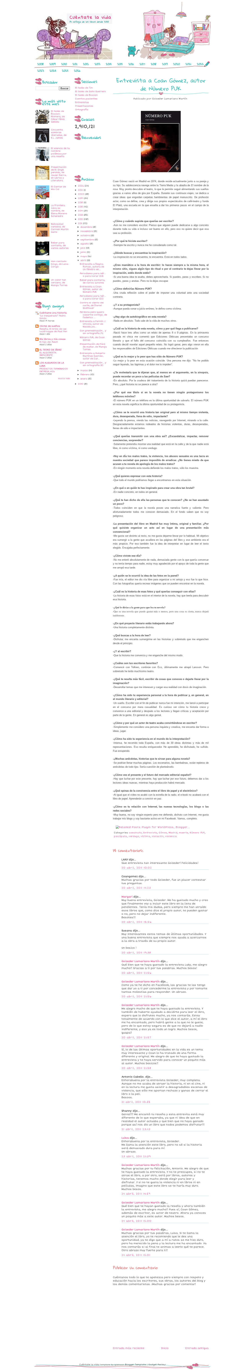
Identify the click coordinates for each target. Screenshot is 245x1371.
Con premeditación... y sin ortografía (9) (93, 332)
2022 (200, 64)
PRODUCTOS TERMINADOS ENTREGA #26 (53, 370)
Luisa (125, 1137)
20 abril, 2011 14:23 (136, 887)
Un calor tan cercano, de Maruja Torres (59, 283)
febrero (85, 374)
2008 (40, 64)
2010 (64, 64)
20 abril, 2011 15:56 (137, 922)
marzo (84, 370)
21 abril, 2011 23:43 (136, 1129)
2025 (65, 70)
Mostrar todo (64, 378)
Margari (127, 896)
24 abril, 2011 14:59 (136, 1193)
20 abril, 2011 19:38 (136, 952)
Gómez (163, 832)
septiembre (87, 239)
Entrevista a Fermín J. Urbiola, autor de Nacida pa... (93, 324)
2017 (142, 64)
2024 (53, 70)
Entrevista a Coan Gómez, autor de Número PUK (91, 289)
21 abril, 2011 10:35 (136, 1102)
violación (158, 836)
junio (83, 252)
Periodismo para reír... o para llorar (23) (93, 274)
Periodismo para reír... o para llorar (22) (93, 297)
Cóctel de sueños (49, 326)
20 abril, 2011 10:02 (137, 867)
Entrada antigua (197, 1348)
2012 (86, 64)
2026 (77, 70)
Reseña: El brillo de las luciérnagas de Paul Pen (53, 330)
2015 (120, 64)
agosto (85, 243)
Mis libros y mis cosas (52, 339)
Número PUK (197, 832)
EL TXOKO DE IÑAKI (50, 350)
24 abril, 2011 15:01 (136, 1255)
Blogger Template (135, 1364)
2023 (40, 70)
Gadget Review (157, 1364)
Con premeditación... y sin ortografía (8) (93, 364)
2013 (97, 64)
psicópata (120, 836)
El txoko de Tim (84, 88)
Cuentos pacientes (86, 98)
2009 (52, 64)
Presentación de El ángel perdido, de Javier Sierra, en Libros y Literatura (58, 174)
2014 (109, 64)
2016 (131, 64)
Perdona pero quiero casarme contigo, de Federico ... (93, 315)
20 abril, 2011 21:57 (136, 1037)
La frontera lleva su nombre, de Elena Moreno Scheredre (59, 210)
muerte (183, 832)
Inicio (165, 1348)
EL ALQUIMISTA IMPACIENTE (47, 354)
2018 (153, 64)
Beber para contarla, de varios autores (60, 245)
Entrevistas (82, 102)
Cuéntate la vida (89, 1364)
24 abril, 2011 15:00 (136, 1221)
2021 (188, 64)
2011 (75, 64)
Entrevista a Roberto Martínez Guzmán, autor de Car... (92, 356)
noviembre (87, 231)
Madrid (173, 832)
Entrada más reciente (128, 1348)
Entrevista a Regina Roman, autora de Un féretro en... (92, 267)
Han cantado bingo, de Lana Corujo (59, 264)
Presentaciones (84, 106)
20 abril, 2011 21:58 (136, 1068)
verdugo (134, 836)
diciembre (86, 227)
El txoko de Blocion (86, 95)
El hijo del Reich (48, 342)
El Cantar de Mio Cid (58, 188)
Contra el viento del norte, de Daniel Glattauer (92, 305)
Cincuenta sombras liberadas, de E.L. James (58, 134)
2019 (164, 64)
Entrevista (150, 832)
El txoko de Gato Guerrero (90, 91)
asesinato (135, 832)
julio (83, 248)
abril (83, 260)
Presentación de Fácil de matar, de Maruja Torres (93, 347)
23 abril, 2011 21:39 (136, 1156)
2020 (176, 64)
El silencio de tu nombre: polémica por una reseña (60, 152)
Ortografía (81, 109)
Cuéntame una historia (53, 313)
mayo (84, 256)
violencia (171, 836)
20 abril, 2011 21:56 (136, 973)
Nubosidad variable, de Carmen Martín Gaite (60, 228)
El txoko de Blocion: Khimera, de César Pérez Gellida (58, 116)
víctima (145, 836)
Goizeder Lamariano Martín (141, 961)
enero (84, 379)
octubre (85, 235)
